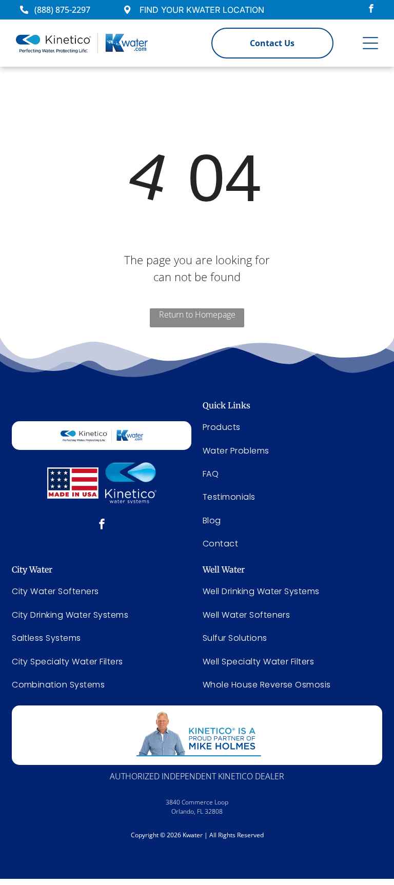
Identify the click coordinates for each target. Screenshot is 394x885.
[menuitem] (101, 591)
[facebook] (371, 9)
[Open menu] (370, 43)
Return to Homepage (197, 314)
